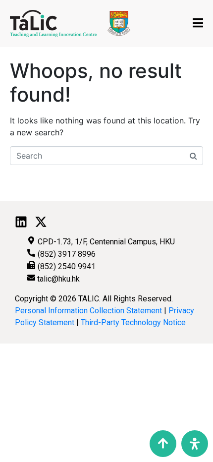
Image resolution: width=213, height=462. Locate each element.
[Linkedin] (21, 222)
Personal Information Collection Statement (88, 310)
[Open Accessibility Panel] (194, 443)
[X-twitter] (41, 222)
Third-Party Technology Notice (133, 322)
